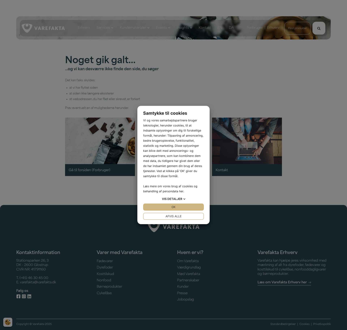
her (181, 191)
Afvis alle (174, 216)
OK (173, 207)
